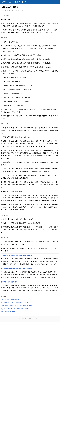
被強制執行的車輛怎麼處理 (9, 282)
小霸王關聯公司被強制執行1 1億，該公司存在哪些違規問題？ (17, 306)
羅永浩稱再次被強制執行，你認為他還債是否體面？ (14, 303)
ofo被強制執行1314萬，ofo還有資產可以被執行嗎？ (17, 268)
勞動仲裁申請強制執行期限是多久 (10, 312)
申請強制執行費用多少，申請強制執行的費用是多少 (16, 255)
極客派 (4, 2)
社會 (9, 2)
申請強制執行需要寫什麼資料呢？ (10, 299)
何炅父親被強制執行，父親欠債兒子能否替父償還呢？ (15, 309)
